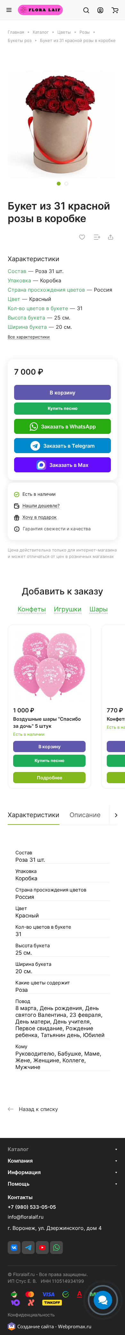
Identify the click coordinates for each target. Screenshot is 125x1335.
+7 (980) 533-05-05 (32, 1207)
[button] (59, 184)
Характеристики (33, 815)
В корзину (62, 392)
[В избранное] (82, 237)
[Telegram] (28, 1247)
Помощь (18, 1184)
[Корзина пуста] (115, 10)
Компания (20, 1160)
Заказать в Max (68, 465)
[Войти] (100, 10)
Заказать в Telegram (69, 446)
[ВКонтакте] (14, 1247)
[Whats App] (56, 1247)
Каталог (18, 1149)
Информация (24, 1172)
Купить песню (63, 408)
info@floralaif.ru (26, 1217)
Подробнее (49, 777)
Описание (85, 815)
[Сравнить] (97, 237)
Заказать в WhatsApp (68, 426)
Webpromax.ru (74, 1326)
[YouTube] (42, 1247)
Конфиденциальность (31, 1314)
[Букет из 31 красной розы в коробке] (62, 124)
